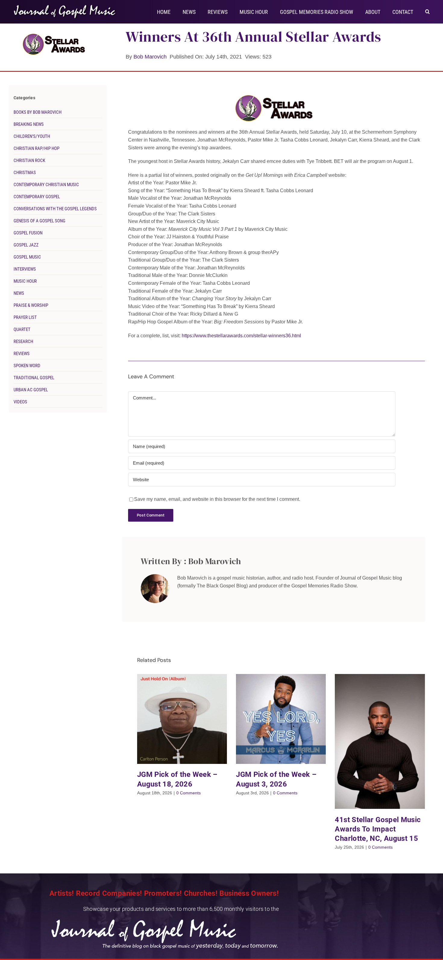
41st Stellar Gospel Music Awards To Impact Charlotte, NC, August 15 (378, 829)
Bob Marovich (150, 57)
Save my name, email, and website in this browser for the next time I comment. (217, 499)
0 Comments (188, 792)
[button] (427, 11)
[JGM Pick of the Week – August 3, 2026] (281, 719)
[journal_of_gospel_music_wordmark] (65, 6)
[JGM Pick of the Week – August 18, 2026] (182, 719)
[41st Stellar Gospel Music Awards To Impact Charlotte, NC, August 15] (380, 741)
